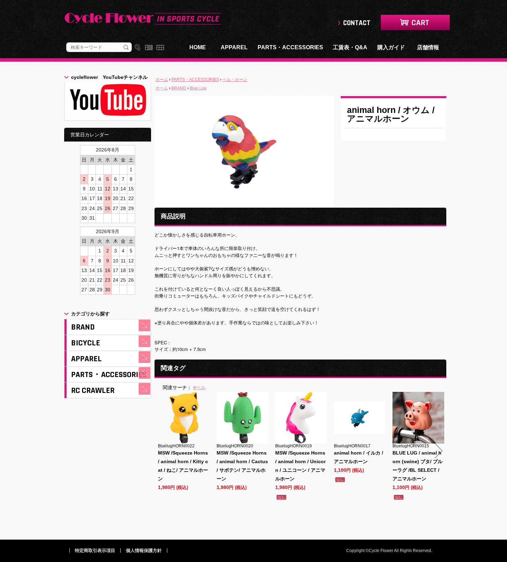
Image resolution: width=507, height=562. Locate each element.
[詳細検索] (137, 47)
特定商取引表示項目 (95, 550)
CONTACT (356, 23)
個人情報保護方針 (144, 550)
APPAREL (234, 47)
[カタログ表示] (160, 47)
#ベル (199, 387)
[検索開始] (126, 47)
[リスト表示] (149, 47)
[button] (162, 450)
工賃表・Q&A (350, 47)
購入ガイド (391, 47)
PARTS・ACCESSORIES (290, 47)
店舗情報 (428, 47)
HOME (197, 47)
